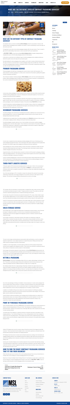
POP (20, 305)
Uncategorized (54, 44)
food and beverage (32, 250)
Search (65, 22)
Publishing (37, 394)
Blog (47, 2)
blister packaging (25, 76)
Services (27, 2)
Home (15, 2)
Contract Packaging (7, 36)
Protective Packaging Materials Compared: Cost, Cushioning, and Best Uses (61, 51)
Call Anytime (65, 2)
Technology (33, 2)
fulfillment (29, 167)
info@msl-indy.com (57, 389)
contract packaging (23, 43)
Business (53, 28)
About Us (20, 2)
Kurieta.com (64, 403)
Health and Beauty (39, 392)
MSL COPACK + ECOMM (8, 53)
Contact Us (53, 2)
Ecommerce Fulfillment (56, 37)
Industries (41, 2)
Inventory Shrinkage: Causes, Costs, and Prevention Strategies (61, 58)
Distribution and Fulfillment (56, 35)
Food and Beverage (39, 397)
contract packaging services (26, 53)
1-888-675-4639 (56, 385)
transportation (34, 101)
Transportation (54, 39)
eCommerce (31, 118)
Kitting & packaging (6, 260)
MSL (53, 41)
